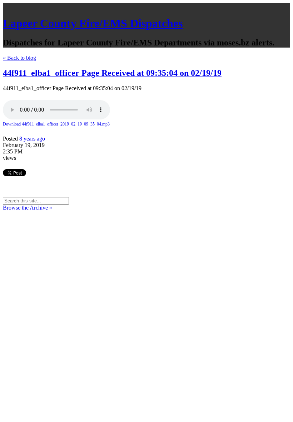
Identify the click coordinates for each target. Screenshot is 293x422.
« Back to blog (19, 58)
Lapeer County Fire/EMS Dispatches (93, 23)
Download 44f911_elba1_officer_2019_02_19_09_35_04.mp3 (56, 124)
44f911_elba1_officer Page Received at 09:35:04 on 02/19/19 (112, 73)
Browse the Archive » (27, 208)
